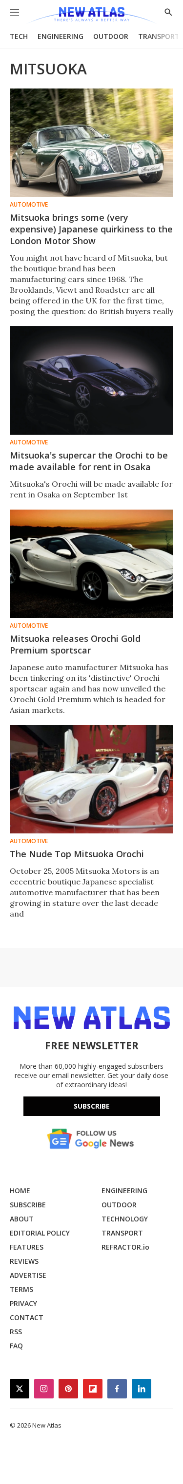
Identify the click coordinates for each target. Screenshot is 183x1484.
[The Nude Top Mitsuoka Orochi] (91, 779)
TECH (19, 36)
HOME (20, 1190)
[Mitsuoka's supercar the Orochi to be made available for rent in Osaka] (91, 380)
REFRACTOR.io (125, 1247)
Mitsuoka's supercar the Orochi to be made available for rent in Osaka (89, 461)
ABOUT (22, 1218)
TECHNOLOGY (125, 1218)
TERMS (21, 1289)
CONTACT (26, 1317)
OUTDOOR (110, 36)
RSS (16, 1331)
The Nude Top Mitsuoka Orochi (77, 854)
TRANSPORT (159, 36)
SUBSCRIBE (28, 1204)
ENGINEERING (60, 36)
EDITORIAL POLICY (40, 1232)
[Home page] (91, 15)
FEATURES (26, 1247)
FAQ (16, 1345)
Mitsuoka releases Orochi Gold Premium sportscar (75, 644)
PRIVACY (23, 1303)
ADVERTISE (28, 1275)
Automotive (29, 205)
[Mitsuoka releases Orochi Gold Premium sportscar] (91, 564)
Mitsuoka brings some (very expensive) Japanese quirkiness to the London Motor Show (91, 229)
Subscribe (92, 1106)
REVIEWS (24, 1261)
